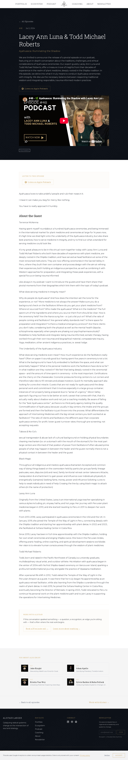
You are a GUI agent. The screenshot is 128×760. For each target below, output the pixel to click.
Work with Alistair (99, 702)
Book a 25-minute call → (37, 629)
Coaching (77, 4)
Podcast (51, 4)
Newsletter (104, 4)
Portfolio (21, 4)
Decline (107, 755)
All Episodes (26, 21)
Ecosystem (37, 4)
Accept (118, 755)
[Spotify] (76, 722)
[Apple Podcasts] (72, 722)
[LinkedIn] (68, 722)
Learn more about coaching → (66, 629)
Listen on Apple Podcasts (36, 88)
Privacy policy (85, 755)
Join (121, 732)
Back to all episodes (29, 702)
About (90, 4)
